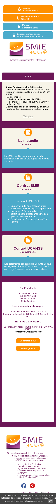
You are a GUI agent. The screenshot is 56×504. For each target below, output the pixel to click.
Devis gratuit (28, 348)
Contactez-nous (28, 340)
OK (50, 501)
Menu (28, 76)
